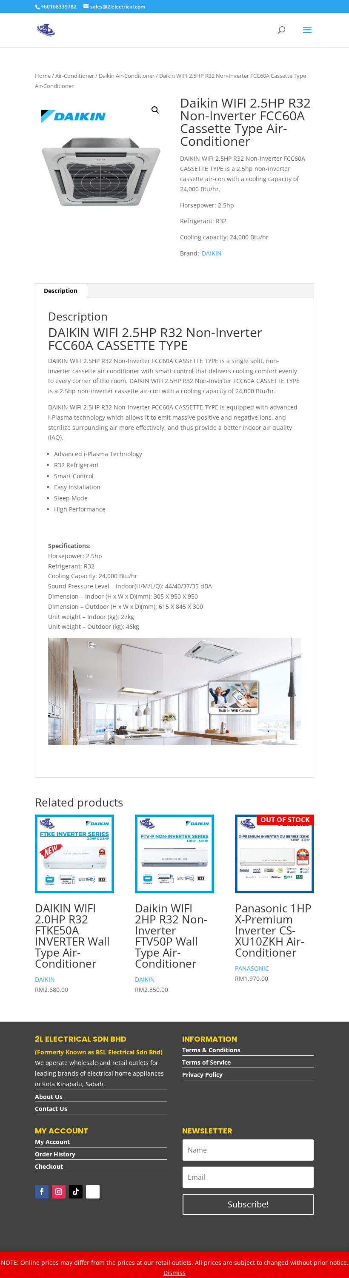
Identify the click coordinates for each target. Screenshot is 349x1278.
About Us (49, 1097)
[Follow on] (93, 1191)
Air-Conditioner (74, 76)
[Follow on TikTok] (76, 1191)
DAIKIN (212, 253)
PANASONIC (252, 968)
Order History (55, 1154)
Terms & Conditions (211, 1050)
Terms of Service (206, 1062)
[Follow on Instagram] (59, 1191)
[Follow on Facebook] (42, 1191)
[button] (155, 110)
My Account (52, 1142)
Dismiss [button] (174, 1273)
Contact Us (51, 1109)
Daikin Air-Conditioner (126, 76)
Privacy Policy (202, 1075)
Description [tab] (60, 291)
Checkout (49, 1166)
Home (43, 76)
